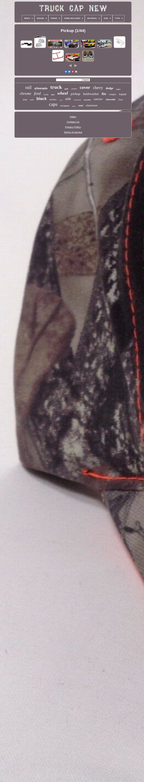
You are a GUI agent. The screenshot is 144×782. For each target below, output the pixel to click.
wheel (62, 93)
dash (53, 95)
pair (66, 89)
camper (112, 94)
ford (37, 93)
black (41, 98)
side (68, 99)
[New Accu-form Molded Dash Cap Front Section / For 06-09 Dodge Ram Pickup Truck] (26, 47)
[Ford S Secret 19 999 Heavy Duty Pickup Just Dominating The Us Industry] (71, 47)
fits (104, 94)
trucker (53, 99)
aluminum (91, 105)
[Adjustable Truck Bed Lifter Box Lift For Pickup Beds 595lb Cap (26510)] (57, 61)
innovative (87, 100)
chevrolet (110, 99)
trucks (46, 95)
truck (56, 87)
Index (73, 116)
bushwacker (91, 94)
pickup (75, 94)
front (25, 99)
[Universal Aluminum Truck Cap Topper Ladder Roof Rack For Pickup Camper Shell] (119, 47)
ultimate (64, 106)
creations (77, 100)
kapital (122, 94)
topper (118, 89)
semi (80, 105)
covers (74, 88)
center (98, 99)
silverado (41, 88)
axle (32, 100)
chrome (25, 93)
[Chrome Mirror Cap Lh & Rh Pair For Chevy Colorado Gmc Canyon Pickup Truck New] (40, 47)
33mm (120, 100)
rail (28, 87)
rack (60, 100)
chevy (98, 87)
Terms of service (73, 132)
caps (53, 104)
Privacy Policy (73, 127)
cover (85, 87)
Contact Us (73, 122)
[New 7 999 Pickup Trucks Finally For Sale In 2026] (88, 47)
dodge (109, 88)
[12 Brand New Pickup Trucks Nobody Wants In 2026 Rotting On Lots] (55, 47)
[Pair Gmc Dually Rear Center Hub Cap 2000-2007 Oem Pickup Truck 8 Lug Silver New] (88, 61)
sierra (74, 106)
